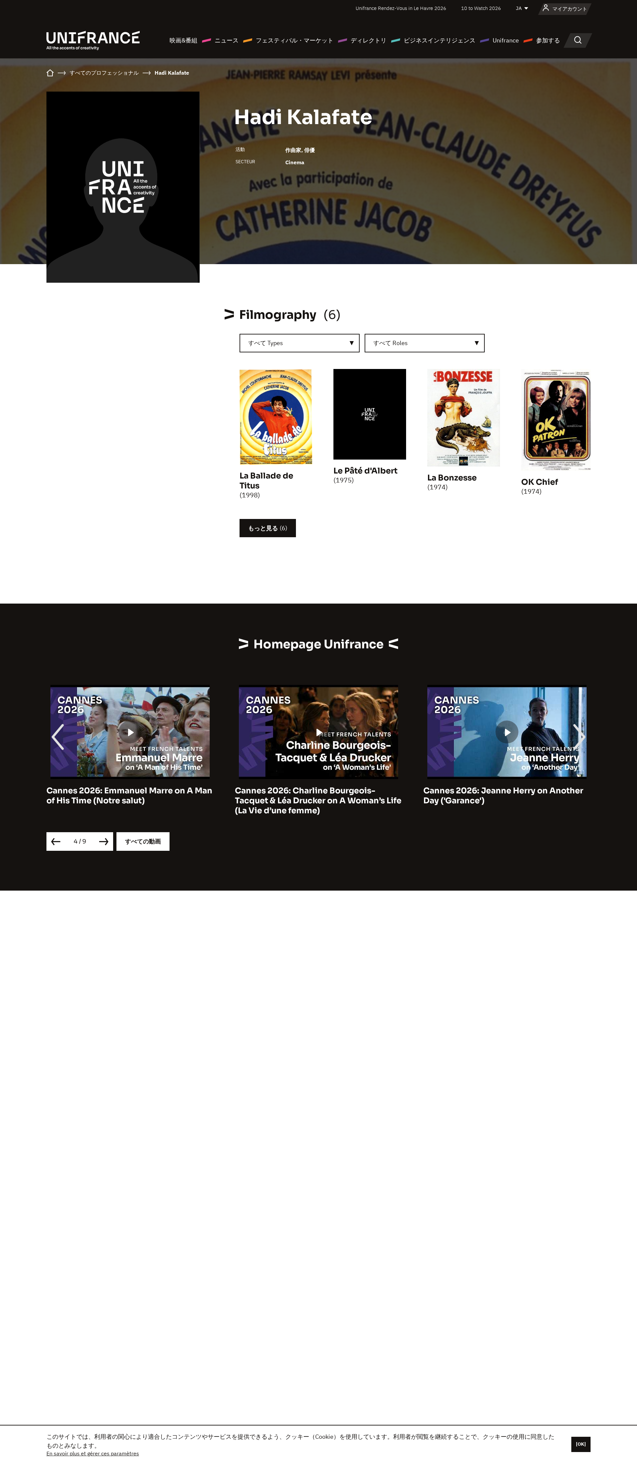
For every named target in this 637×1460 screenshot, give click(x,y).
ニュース (227, 40)
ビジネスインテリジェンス (439, 40)
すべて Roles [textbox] (390, 343)
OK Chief (539, 482)
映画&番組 (183, 40)
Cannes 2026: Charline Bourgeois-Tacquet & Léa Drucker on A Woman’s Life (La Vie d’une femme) (129, 801)
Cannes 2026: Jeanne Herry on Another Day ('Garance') (315, 796)
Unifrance (506, 40)
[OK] (581, 1444)
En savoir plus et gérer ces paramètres (92, 1453)
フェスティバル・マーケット (294, 40)
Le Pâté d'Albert (365, 471)
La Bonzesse (452, 478)
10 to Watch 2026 (481, 8)
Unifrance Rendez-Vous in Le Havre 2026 (401, 8)
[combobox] (300, 343)
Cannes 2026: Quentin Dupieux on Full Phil (501, 796)
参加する (548, 40)
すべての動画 (143, 841)
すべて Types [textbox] (265, 343)
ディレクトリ (369, 40)
